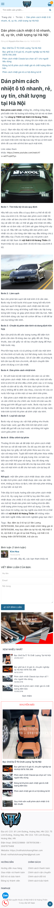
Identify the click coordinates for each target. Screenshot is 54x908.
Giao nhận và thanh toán (13, 872)
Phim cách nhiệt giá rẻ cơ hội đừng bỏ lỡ (21, 72)
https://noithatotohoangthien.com (26, 850)
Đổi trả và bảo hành (10, 876)
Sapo (33, 903)
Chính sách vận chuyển (39, 872)
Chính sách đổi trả (37, 876)
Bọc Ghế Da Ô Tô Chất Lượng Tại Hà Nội (21, 48)
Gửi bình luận (14, 607)
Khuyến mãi (27, 704)
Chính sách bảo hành (38, 880)
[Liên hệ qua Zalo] (5, 895)
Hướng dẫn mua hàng (11, 868)
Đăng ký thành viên (10, 880)
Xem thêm (27, 696)
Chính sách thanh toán (39, 868)
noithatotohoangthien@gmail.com (23, 854)
